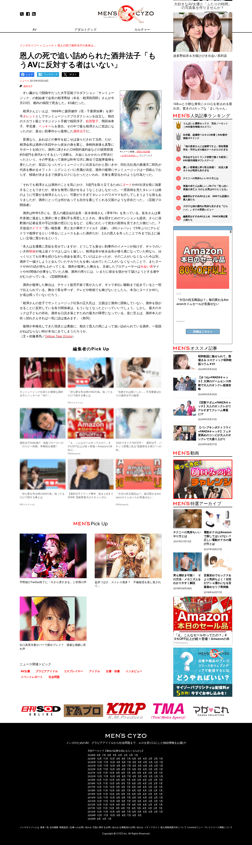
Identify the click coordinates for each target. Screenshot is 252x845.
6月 (109, 755)
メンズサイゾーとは (29, 827)
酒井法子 (28, 86)
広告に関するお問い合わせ (106, 827)
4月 (120, 755)
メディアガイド (151, 827)
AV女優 (25, 671)
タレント (29, 116)
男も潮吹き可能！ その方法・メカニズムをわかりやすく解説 (187, 579)
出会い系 (146, 266)
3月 (126, 755)
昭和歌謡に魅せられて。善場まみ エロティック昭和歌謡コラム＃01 (215, 359)
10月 (112, 758)
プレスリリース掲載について (218, 827)
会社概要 (54, 827)
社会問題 (54, 676)
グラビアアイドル (47, 671)
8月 (99, 755)
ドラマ (37, 228)
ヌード (127, 185)
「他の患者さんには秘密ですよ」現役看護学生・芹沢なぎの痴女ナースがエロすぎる (205, 148)
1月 (136, 755)
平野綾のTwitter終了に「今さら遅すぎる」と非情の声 (53, 582)
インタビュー (134, 671)
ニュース (24, 80)
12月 (99, 758)
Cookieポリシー (195, 827)
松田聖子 (92, 121)
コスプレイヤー (73, 671)
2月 (131, 755)
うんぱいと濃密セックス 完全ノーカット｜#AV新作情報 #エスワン (205, 125)
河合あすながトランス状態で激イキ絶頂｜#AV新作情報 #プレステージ (205, 159)
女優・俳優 (113, 671)
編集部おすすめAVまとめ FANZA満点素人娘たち (205, 218)
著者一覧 (44, 827)
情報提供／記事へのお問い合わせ (75, 827)
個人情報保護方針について (173, 827)
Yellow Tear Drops (58, 336)
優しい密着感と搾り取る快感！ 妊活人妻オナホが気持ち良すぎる (205, 169)
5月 (115, 755)
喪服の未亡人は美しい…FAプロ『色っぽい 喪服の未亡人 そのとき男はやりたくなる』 (206, 187)
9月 (118, 758)
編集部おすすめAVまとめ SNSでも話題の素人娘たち (206, 198)
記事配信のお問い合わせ (131, 827)
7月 (104, 755)
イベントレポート (32, 676)
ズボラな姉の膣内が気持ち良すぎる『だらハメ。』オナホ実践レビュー (205, 208)
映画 (32, 251)
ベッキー (45, 126)
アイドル (94, 671)
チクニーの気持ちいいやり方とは (201, 178)
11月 (105, 758)
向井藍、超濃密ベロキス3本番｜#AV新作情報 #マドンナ (205, 136)
